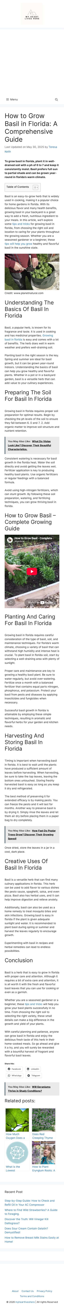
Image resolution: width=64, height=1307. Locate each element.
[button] (56, 99)
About (15, 1291)
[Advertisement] (32, 61)
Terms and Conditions (32, 1296)
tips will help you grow (18, 243)
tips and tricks (21, 223)
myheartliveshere (25, 1301)
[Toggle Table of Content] (33, 187)
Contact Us (28, 1291)
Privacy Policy (44, 1291)
